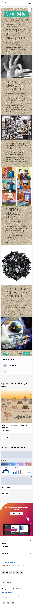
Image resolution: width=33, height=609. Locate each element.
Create (4, 540)
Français (23, 565)
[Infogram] (6, 3)
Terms (4, 592)
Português (13, 565)
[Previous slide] (3, 437)
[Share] (5, 371)
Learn (4, 550)
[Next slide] (7, 437)
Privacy (10, 592)
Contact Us (5, 562)
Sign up (29, 3)
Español (18, 565)
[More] (29, 10)
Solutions (5, 547)
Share (6, 353)
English (4, 565)
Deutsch (8, 565)
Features (5, 543)
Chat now (13, 562)
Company (5, 553)
